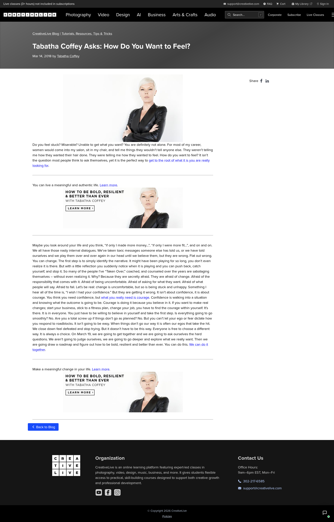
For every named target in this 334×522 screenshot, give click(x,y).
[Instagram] (117, 492)
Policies (167, 516)
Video (103, 14)
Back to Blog (45, 427)
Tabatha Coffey (68, 56)
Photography (78, 14)
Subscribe (294, 15)
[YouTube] (98, 492)
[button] (324, 512)
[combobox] (244, 14)
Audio (210, 14)
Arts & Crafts (185, 14)
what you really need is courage (125, 297)
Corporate (275, 15)
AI (139, 14)
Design (123, 14)
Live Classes (315, 15)
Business (157, 14)
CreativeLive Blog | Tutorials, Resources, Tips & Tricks (72, 33)
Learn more (108, 185)
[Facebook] (108, 492)
